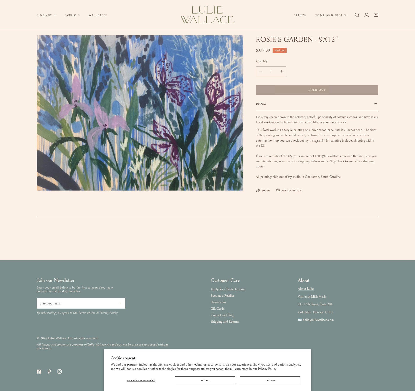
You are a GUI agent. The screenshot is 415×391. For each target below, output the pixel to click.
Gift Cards (217, 309)
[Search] (357, 15)
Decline (270, 380)
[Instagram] (59, 371)
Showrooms (218, 302)
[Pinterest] (49, 371)
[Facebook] (39, 371)
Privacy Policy (267, 369)
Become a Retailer (222, 296)
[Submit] (120, 303)
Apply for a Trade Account (228, 289)
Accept (205, 380)
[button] (46, 15)
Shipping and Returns (225, 321)
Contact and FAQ (222, 315)
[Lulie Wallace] (207, 14)
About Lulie (306, 289)
